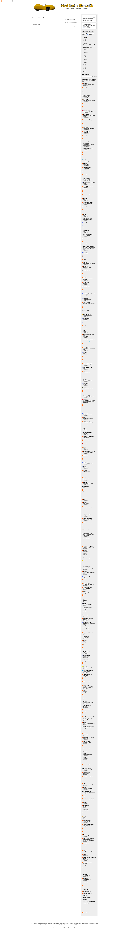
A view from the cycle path (87, 363)
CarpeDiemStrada (86, 637)
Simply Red (85, 262)
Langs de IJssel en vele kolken (88, 851)
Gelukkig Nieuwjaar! (86, 168)
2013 (84, 68)
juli (84, 53)
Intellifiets (85, 371)
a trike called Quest (86, 286)
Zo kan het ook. (85, 160)
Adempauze (85, 871)
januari (85, 62)
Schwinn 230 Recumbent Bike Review (89, 396)
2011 (84, 71)
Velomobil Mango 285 (87, 891)
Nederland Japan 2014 (87, 820)
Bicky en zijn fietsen (86, 110)
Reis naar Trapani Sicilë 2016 (87, 523)
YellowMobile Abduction (86, 660)
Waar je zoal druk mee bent (87, 769)
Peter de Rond (85, 127)
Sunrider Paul (85, 882)
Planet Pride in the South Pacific (88, 798)
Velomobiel (85, 502)
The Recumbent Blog (87, 395)
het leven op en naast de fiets (88, 436)
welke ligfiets (92, 25)
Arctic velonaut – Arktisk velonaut (88, 463)
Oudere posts (74, 26)
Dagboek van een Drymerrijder (88, 824)
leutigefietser (85, 359)
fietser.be (84, 159)
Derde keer (84, 311)
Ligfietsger (85, 850)
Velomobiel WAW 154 (86, 209)
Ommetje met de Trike (87, 622)
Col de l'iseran (85, 433)
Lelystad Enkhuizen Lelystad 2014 (88, 702)
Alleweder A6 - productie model (88, 886)
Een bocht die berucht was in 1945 (88, 84)
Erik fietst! (85, 252)
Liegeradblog (85, 809)
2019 (84, 39)
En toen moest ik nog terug (87, 825)
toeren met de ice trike (87, 694)
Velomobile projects (86, 655)
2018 (84, 40)
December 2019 (85, 295)
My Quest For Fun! (86, 681)
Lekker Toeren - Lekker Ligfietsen (89, 901)
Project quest (85, 647)
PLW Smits (85, 428)
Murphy (84, 199)
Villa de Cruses (85, 336)
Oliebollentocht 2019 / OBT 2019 (88, 287)
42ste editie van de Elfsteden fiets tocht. (89, 128)
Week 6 (84, 487)
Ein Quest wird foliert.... (86, 471)
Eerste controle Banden (86, 777)
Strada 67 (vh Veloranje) (87, 302)
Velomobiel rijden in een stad (88, 238)
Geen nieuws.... (85, 758)
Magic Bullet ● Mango (87, 768)
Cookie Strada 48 (86, 310)
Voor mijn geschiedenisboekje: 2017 (38, 17)
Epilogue (84, 183)
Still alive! (84, 682)
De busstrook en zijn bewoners (88, 388)
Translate (90, 34)
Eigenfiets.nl (85, 103)
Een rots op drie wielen (87, 791)
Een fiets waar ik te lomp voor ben (88, 568)
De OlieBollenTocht (86, 503)
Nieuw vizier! (85, 691)
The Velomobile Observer (87, 477)
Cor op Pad (85, 91)
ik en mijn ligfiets (86, 494)
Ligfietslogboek (86, 486)
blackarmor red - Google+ (87, 905)
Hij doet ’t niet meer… (86, 92)
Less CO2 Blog (85, 462)
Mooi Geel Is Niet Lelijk (87, 314)
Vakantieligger (85, 222)
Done (84, 195)
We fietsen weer (85, 738)
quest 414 (84, 854)
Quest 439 (85, 874)
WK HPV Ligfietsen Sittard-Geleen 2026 (89, 111)
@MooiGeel (79, 924)
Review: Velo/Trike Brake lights (88, 734)
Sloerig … (84, 368)
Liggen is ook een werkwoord (88, 838)
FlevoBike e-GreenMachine (88, 670)
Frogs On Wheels (86, 409)
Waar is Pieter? (85, 878)
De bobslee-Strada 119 (87, 167)
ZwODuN (84, 633)
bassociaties (85, 895)
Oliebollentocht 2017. (86, 456)
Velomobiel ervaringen (87, 343)
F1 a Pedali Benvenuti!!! (87, 131)
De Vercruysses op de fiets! (88, 618)
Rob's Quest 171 (86, 114)
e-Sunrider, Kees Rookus (87, 674)
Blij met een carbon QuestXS (87, 203)
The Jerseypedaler (86, 282)
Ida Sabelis (85, 802)
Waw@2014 (85, 706)
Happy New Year (85, 675)
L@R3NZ (84, 783)
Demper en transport (86, 577)
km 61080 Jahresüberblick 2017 (88, 452)
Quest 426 (85, 701)
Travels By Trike (86, 206)
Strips (84, 864)
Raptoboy (85, 123)
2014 (84, 67)
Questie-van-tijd (86, 83)
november (85, 49)
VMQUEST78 (85, 399)
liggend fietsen (85, 277)
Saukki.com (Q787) (86, 178)
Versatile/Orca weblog (87, 897)
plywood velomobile (86, 772)
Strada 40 (84, 690)
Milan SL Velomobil (86, 651)
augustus (85, 52)
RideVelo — (85, 816)
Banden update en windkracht (87, 604)
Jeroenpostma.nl (86, 143)
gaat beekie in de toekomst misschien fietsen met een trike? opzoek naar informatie (89, 248)
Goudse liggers (85, 135)
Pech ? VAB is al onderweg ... (87, 507)
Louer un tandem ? (86, 530)
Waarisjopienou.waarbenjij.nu (88, 726)
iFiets (84, 356)
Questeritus (85, 599)
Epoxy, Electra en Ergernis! (87, 742)
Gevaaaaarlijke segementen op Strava (89, 723)
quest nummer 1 (86, 383)
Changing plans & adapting (87, 380)
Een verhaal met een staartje (87, 315)
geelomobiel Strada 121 (87, 514)
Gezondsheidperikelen (86, 588)
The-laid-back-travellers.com (88, 614)
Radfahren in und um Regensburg (89, 339)
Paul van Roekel (56, 923)
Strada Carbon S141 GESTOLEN (88, 584)
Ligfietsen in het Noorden (87, 893)
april (84, 58)
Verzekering (85, 554)
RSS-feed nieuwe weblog (87, 875)
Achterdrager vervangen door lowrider (89, 792)
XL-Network (85, 753)
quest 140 (84, 757)
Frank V (84, 330)
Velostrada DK (85, 266)
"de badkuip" (85, 506)
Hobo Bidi (85, 379)
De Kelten (84, 806)
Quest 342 (85, 198)
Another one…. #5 (86, 467)
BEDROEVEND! (85, 253)
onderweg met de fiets (87, 87)
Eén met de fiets (85, 515)
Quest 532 (85, 640)
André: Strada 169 (86, 347)
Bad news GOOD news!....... (87, 821)
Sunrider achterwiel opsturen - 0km (88, 883)
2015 (84, 65)
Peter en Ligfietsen (86, 843)
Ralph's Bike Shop (86, 741)
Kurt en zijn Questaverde (87, 587)
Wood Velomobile (86, 761)
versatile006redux (86, 805)
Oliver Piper (85, 553)
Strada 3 (84, 447)
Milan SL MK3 (85, 455)
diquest (84, 522)
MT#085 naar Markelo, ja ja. (87, 219)
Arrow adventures (85, 656)
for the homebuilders (86, 773)
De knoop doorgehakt (86, 444)
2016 (84, 64)
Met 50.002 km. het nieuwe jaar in (88, 600)
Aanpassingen (85, 175)
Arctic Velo (85, 352)
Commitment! (85, 353)
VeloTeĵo (84, 325)
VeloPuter (84, 466)
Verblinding (84, 215)
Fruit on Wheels (86, 745)
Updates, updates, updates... (87, 754)
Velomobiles (85, 666)
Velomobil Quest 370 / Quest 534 (89, 451)
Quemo (84, 722)
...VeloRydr (85, 733)
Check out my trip (85, 319)
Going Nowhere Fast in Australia (89, 182)
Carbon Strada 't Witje (87, 583)
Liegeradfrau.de (86, 230)
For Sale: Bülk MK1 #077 (87, 179)
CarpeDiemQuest (86, 636)
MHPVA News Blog (86, 119)
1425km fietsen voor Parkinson (88, 546)
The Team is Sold (85, 817)
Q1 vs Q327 (85, 384)
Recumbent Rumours (87, 705)
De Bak (84, 273)
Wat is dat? (85, 429)
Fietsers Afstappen (86, 95)
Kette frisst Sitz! (85, 608)
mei (84, 56)
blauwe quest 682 (86, 685)
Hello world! (85, 149)
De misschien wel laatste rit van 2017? (89, 46)
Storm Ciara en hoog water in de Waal (89, 263)
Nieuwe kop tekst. (86, 859)
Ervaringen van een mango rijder (89, 910)
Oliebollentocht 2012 (86, 835)
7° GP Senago (85, 132)
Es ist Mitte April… (86, 810)
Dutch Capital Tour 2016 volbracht (88, 547)
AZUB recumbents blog (87, 538)
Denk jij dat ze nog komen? (36, 24)
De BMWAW (85, 387)
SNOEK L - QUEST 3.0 (86, 235)
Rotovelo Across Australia (87, 194)
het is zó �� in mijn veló (87, 367)
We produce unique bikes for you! (88, 539)
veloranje (84, 787)
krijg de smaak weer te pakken (87, 788)
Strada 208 (85, 174)
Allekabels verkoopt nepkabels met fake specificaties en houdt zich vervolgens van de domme (89, 401)
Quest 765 (85, 470)
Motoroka (84, 834)
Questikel (84, 603)
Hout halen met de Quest (87, 648)
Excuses (84, 844)
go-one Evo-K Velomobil (87, 607)
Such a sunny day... (86, 592)
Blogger (75, 927)
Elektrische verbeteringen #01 (87, 519)
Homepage (55, 26)
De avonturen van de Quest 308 (88, 737)
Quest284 (84, 214)
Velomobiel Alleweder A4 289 (88, 776)
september (85, 50)
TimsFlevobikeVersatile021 (87, 518)
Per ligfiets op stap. (86, 259)
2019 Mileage (85, 283)
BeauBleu (84, 171)
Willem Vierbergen (86, 870)
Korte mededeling (86, 437)
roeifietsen (85, 163)
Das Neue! (84, 652)
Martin (84, 499)
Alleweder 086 (85, 885)
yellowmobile (85, 659)
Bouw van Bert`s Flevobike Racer (89, 764)
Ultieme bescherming (86, 124)
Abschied (84, 231)
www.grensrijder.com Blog (87, 234)
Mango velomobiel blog (87, 748)
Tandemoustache (86, 529)
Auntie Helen (85, 99)
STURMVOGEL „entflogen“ (87, 299)
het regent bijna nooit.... (87, 710)
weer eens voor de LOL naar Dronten (89, 784)
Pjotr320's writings (86, 697)
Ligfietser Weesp (86, 903)
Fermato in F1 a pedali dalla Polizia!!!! (89, 271)
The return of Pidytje (86, 619)
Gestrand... (85, 641)
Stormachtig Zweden (86, 96)
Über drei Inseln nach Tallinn (87, 615)
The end (84, 698)
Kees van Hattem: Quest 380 (88, 202)
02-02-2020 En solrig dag (87, 267)
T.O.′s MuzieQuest (86, 889)
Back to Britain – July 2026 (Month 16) (89, 100)
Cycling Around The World (87, 148)
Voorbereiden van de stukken (87, 765)
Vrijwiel (84, 591)
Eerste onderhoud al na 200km (88, 483)
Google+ (69, 924)
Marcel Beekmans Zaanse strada (88, 246)
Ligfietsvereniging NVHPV (87, 533)
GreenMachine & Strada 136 (88, 632)
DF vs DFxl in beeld (86, 164)
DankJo (84, 417)
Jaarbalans (84, 448)
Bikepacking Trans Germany (87, 414)
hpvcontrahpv (85, 298)
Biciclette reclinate (86, 270)
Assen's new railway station (87, 364)
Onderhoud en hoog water (87, 879)
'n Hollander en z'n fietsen (87, 443)
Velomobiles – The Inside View (88, 667)
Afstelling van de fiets (86, 671)
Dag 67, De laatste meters (87, 727)
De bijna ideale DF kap (86, 372)
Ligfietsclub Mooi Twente (87, 218)
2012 (84, 70)
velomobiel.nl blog (86, 576)
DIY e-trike (84, 331)
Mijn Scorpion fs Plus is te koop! (88, 422)
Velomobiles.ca (85, 550)
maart (85, 59)
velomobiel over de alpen (87, 432)
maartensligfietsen (86, 709)
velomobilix (85, 571)
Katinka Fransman (86, 831)
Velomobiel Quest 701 (87, 289)
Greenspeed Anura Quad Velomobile (89, 799)
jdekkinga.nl (85, 899)
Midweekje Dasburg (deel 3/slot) (88, 418)
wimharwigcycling (86, 318)
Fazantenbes (85, 188)
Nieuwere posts (35, 26)
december (85, 43)
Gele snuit (85, 482)
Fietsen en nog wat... (86, 421)
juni (84, 55)
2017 (84, 42)
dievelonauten (85, 413)
